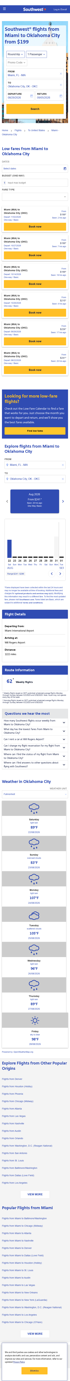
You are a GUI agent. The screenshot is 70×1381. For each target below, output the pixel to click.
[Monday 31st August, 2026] (56, 547)
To (9, 82)
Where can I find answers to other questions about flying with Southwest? (31, 764)
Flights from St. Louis (13, 1160)
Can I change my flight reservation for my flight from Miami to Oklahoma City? (32, 747)
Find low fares (35, 431)
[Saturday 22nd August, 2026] (9, 549)
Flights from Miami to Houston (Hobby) (22, 1263)
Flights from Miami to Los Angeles (19, 1314)
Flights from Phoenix (12, 1094)
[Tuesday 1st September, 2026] (61, 557)
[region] (34, 1362)
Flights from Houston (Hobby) (17, 1086)
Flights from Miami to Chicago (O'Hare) (22, 1322)
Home (5, 130)
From (11, 71)
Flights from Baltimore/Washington (19, 1168)
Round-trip (14, 54)
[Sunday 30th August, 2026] (51, 557)
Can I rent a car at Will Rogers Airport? (24, 739)
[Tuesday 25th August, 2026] (25, 557)
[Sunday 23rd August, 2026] (15, 557)
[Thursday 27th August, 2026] (35, 557)
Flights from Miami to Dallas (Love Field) (23, 1255)
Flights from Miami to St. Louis (17, 1270)
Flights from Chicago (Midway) (17, 1101)
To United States (36, 130)
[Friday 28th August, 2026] (41, 557)
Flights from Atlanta (12, 1108)
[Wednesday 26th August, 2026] (30, 557)
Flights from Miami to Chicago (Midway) (22, 1225)
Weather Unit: (58, 788)
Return (42, 94)
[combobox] (35, 465)
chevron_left (7, 501)
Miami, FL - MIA (17, 75)
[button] (4, 9)
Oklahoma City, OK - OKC (23, 86)
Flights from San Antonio (14, 1153)
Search (35, 109)
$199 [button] (23, 42)
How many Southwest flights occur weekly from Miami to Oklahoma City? (29, 722)
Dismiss (34, 1370)
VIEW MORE (35, 1194)
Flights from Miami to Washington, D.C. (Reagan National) (32, 1307)
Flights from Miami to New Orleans (20, 1292)
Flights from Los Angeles (14, 1182)
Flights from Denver (12, 1079)
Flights (18, 130)
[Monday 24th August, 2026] (20, 557)
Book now (35, 226)
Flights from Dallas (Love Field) (18, 1175)
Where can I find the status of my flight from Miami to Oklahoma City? (31, 756)
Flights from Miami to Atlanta (16, 1233)
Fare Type (8, 189)
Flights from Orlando (12, 1138)
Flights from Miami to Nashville (18, 1240)
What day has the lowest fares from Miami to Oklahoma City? (28, 731)
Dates (5, 161)
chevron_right (63, 501)
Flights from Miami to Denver (17, 1248)
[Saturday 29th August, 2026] (46, 557)
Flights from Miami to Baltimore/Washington (24, 1218)
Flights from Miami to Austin (16, 1277)
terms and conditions (33, 603)
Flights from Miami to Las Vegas (18, 1285)
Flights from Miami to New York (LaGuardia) (24, 1300)
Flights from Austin (11, 1131)
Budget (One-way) (13, 175)
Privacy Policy (19, 1362)
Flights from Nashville (13, 1123)
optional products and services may (31, 593)
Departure (15, 94)
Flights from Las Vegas (14, 1116)
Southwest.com (26, 599)
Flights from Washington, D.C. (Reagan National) (27, 1145)
